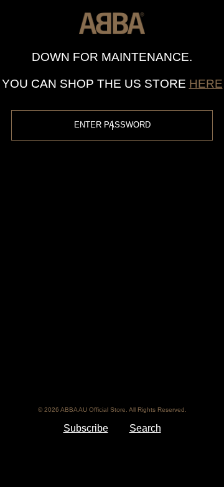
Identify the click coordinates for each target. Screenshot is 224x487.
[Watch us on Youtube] (169, 330)
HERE (206, 83)
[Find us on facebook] (53, 330)
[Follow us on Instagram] (130, 330)
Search (145, 428)
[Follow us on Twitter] (92, 330)
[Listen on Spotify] (129, 370)
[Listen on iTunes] (93, 370)
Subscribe (85, 428)
